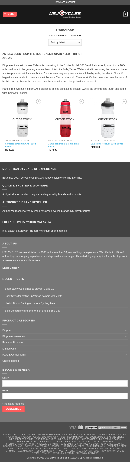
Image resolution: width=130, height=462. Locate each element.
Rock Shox (116, 448)
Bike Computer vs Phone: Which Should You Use (32, 310)
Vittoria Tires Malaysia (78, 451)
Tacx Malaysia (25, 451)
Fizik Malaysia (52, 448)
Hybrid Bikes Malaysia (18, 437)
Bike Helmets (24, 441)
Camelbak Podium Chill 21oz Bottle (20, 145)
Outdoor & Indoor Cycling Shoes (104, 437)
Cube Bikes (67, 444)
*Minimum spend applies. (53, 230)
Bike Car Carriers (68, 439)
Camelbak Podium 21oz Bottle (107, 143)
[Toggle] (126, 330)
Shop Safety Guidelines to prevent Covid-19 (29, 288)
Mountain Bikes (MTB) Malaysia (55, 434)
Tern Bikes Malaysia (112, 444)
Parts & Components (14, 354)
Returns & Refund (63, 453)
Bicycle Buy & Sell (25, 434)
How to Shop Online (112, 451)
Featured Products (12, 342)
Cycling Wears (61, 441)
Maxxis (104, 448)
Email (5, 378)
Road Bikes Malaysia (85, 434)
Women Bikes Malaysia (45, 437)
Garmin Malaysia (96, 446)
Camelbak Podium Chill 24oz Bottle (63, 145)
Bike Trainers (89, 439)
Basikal (7, 434)
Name (5, 390)
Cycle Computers (103, 441)
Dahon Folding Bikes (87, 444)
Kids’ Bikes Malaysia (72, 437)
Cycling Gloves (81, 441)
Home (52, 35)
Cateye (29, 446)
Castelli (56, 446)
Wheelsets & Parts (47, 444)
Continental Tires (73, 446)
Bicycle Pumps (42, 441)
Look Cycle (68, 448)
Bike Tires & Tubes (46, 439)
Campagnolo (42, 446)
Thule (59, 451)
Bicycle (6, 330)
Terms (35, 453)
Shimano (10, 451)
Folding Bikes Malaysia (112, 434)
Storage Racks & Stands (20, 444)
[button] (10, 14)
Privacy (46, 453)
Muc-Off (81, 448)
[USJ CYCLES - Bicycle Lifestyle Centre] (65, 14)
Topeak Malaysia (45, 451)
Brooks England (13, 446)
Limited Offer (9, 348)
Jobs (96, 451)
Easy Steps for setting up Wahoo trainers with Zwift (33, 296)
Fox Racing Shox (117, 446)
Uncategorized (10, 360)
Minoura (93, 448)
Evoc (39, 448)
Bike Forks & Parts (110, 439)
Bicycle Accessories (13, 336)
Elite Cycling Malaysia (21, 448)
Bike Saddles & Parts (21, 439)
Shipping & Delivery (87, 453)
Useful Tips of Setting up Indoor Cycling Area (30, 303)
